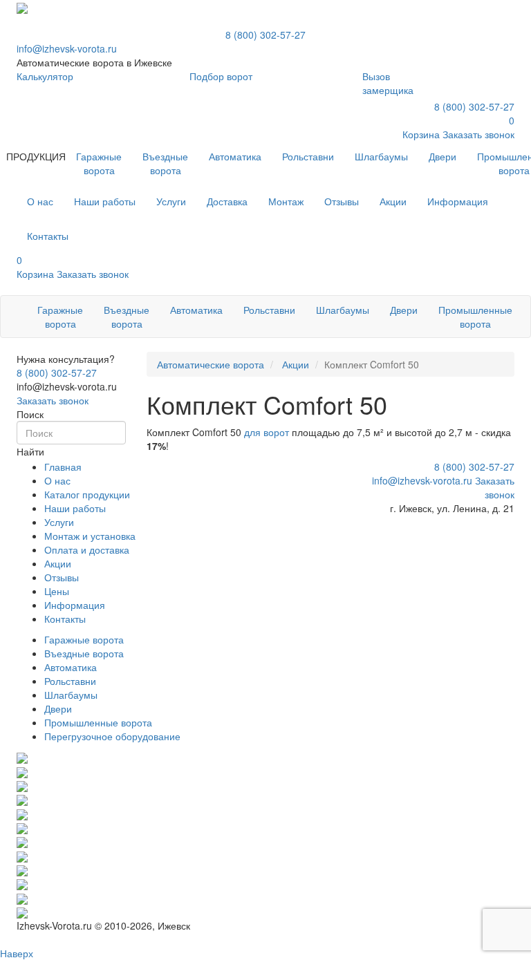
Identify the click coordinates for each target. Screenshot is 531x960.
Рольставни (308, 156)
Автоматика (235, 156)
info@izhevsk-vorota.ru (67, 48)
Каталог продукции (87, 494)
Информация (74, 605)
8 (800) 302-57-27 (265, 34)
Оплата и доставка (86, 549)
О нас (57, 480)
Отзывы (61, 577)
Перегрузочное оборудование (112, 736)
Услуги (59, 522)
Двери (442, 156)
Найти (30, 451)
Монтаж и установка (90, 536)
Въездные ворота (165, 163)
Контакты (65, 618)
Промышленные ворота (475, 316)
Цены (56, 591)
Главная (63, 466)
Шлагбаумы (381, 156)
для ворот (266, 432)
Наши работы (75, 508)
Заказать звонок (52, 400)
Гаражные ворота (99, 163)
